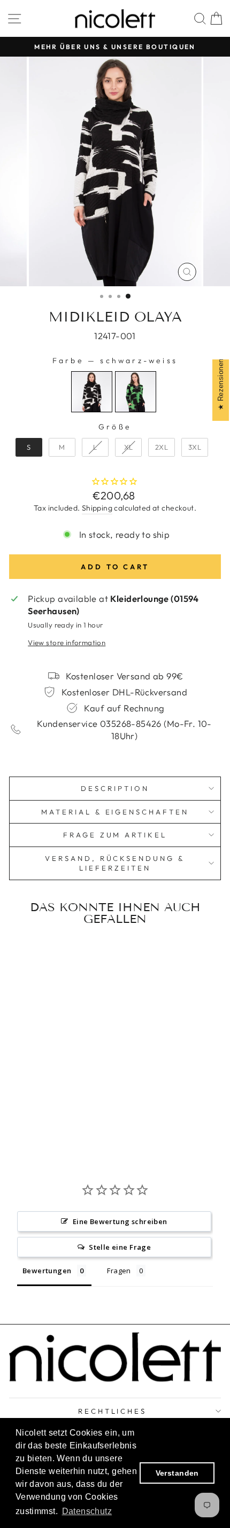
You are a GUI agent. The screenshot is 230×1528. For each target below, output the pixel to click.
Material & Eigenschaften (115, 812)
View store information (66, 642)
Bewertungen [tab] (47, 1270)
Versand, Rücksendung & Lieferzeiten (115, 863)
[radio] (91, 391)
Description (115, 788)
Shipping (97, 508)
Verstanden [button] (177, 1473)
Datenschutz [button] (87, 1511)
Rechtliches (112, 1411)
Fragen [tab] (119, 1270)
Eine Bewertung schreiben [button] (120, 1221)
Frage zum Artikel (115, 834)
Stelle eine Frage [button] (120, 1247)
